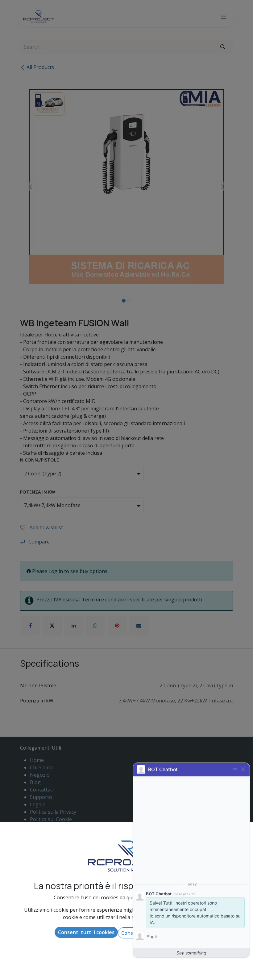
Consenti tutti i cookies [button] (86, 932)
